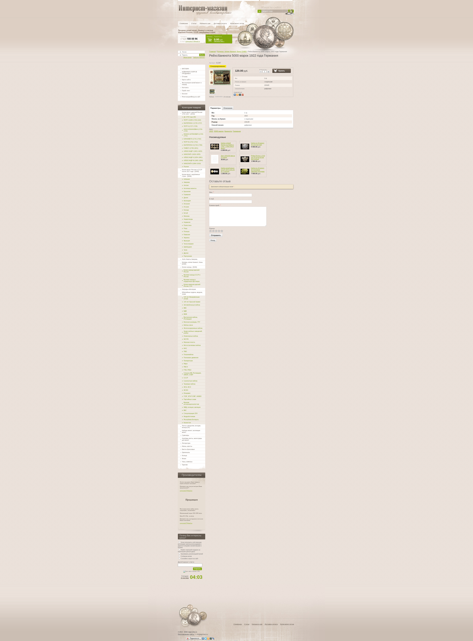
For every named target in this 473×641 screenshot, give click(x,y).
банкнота (228, 131)
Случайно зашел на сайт (189, 558)
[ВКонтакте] (235, 94)
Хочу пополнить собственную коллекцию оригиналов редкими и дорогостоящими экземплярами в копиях (190, 544)
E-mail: (211, 199)
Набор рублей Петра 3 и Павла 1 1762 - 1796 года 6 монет (227, 145)
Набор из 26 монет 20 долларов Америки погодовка (257, 169)
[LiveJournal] (213, 638)
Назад (213, 240)
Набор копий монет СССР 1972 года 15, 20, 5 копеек (228, 169)
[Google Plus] (243, 94)
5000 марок (218, 131)
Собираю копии (186, 556)
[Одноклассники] (237, 94)
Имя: (211, 192)
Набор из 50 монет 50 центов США (257, 144)
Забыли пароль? (199, 57)
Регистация (187, 57)
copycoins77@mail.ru (192, 41)
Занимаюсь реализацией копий (191, 554)
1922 (211, 131)
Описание (227, 108)
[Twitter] (205, 638)
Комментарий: (215, 205)
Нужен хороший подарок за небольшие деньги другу (189, 550)
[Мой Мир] (240, 94)
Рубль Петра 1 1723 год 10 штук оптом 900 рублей (258, 157)
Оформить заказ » (219, 41)
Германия (237, 131)
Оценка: (212, 228)
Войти (202, 55)
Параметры (215, 108)
